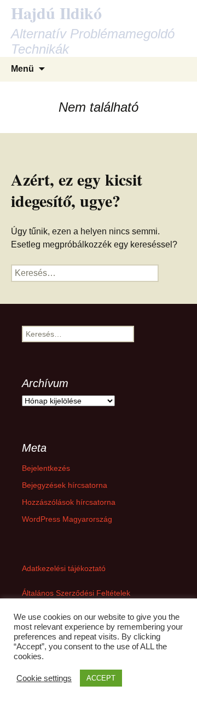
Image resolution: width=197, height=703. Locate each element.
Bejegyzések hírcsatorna (64, 485)
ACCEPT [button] (100, 678)
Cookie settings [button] (44, 678)
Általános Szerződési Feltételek (76, 593)
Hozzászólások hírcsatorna (68, 502)
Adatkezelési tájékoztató (64, 568)
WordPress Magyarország (67, 519)
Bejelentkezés (46, 468)
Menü (22, 68)
